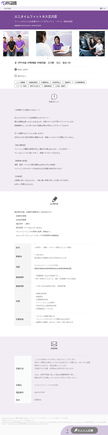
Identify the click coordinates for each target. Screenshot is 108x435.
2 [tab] (51, 58)
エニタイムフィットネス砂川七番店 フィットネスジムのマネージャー (20, 422)
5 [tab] (60, 58)
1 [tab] (48, 58)
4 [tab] (57, 58)
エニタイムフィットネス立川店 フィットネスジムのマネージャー (56, 422)
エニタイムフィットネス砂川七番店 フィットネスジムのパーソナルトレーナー (28, 423)
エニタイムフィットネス (8, 418)
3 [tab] (54, 58)
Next (106, 43)
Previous (2, 43)
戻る (67, 432)
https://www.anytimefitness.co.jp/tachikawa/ (51, 268)
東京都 (21, 418)
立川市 (25, 418)
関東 (17, 418)
